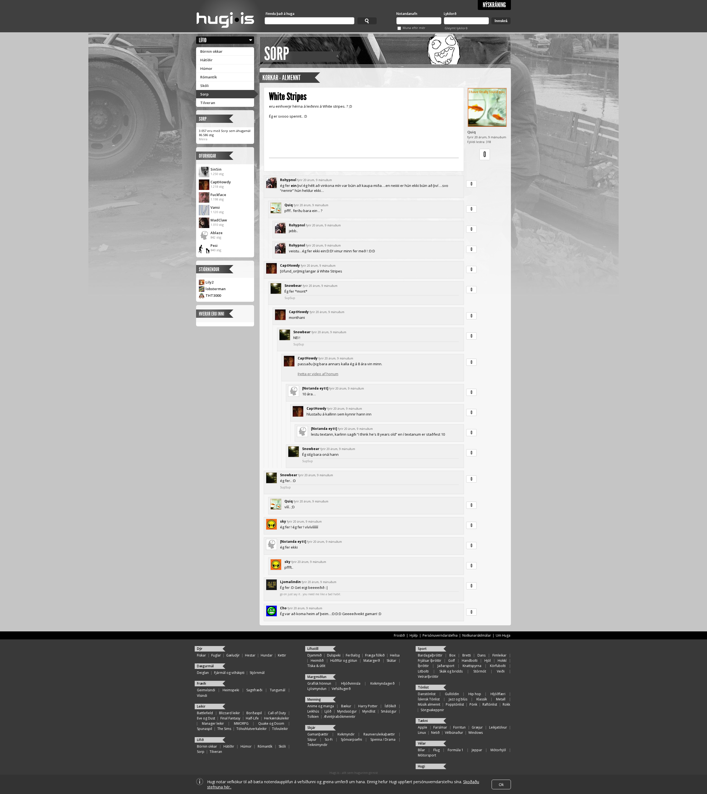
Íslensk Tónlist (429, 699)
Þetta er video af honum (318, 373)
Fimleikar (499, 655)
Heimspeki (231, 690)
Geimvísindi (206, 690)
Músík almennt (429, 704)
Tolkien (313, 716)
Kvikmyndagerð (382, 683)
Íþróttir (423, 665)
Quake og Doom (271, 723)
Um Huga (503, 635)
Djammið (314, 655)
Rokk (506, 704)
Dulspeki (334, 655)
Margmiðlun (316, 676)
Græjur (477, 727)
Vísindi (202, 695)
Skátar (391, 660)
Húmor (206, 68)
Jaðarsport (445, 665)
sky (283, 521)
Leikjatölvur (498, 727)
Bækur (346, 706)
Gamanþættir (317, 734)
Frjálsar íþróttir (429, 660)
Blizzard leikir (229, 713)
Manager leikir (213, 723)
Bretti (466, 655)
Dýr (199, 648)
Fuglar (216, 655)
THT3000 (213, 295)
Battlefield (205, 713)
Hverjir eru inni (211, 314)
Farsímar (440, 727)
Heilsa (395, 655)
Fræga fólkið (375, 655)
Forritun (459, 727)
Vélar (422, 743)
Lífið (203, 40)
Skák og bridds (451, 671)
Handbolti (470, 660)
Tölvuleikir (280, 728)
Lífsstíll (312, 648)
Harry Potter (368, 706)
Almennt (291, 77)
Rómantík (208, 77)
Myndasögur (347, 711)
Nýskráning (494, 5)
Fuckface (218, 194)
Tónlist (423, 687)
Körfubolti (498, 665)
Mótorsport (427, 755)
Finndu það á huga (280, 13)
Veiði (501, 671)
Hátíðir (206, 59)
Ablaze (216, 232)
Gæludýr (233, 655)
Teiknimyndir (317, 744)
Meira (203, 139)
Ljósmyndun (316, 688)
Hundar (267, 655)
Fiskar (201, 655)
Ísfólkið (390, 706)
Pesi (214, 245)
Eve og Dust (206, 718)
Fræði (201, 683)
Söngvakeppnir (432, 710)
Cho (283, 608)
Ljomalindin (290, 581)
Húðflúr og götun (343, 660)
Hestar (250, 655)
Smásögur (389, 711)
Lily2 (209, 282)
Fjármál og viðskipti (229, 672)
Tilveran (207, 102)
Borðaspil (254, 713)
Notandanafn (406, 13)
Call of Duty (277, 713)
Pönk (473, 704)
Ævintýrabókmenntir (339, 716)
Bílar (421, 750)
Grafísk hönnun (319, 683)
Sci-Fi (329, 739)
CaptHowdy (220, 181)
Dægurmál (205, 666)
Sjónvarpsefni (351, 739)
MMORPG (241, 723)
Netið (435, 732)
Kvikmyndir (346, 734)
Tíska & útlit (316, 665)
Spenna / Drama (382, 739)
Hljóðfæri (497, 694)
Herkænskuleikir (276, 718)
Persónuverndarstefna (440, 635)
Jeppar (477, 750)
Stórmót (479, 671)
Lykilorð (450, 13)
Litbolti (423, 671)
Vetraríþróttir (428, 676)
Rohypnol (288, 180)
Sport (422, 648)
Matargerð (371, 660)
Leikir (201, 706)
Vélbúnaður (454, 732)
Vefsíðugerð (341, 688)
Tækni (423, 720)
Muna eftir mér (414, 28)
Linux (422, 732)
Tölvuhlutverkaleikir (251, 728)
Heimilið (317, 660)
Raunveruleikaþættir (379, 734)
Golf (451, 660)
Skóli (204, 85)
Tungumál (277, 690)
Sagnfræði (254, 690)
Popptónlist (455, 704)
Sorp (204, 94)
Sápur (311, 739)
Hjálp (414, 635)
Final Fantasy (230, 718)
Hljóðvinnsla (350, 683)
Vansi (215, 207)
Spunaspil (204, 728)
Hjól (487, 660)
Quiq (471, 131)
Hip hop (474, 694)
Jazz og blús (458, 699)
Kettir (282, 655)
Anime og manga (320, 706)
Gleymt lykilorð (456, 28)
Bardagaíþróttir (430, 655)
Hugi (421, 766)
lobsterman (215, 288)
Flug (436, 750)
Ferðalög (353, 655)
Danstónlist (427, 694)
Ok (501, 784)
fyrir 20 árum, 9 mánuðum (314, 180)
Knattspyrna (472, 665)
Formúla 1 (455, 750)
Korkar (270, 77)
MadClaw (218, 220)
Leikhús (313, 711)
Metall (500, 699)
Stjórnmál (257, 672)
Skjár (311, 727)
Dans (482, 655)
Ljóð (328, 711)
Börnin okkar (211, 51)
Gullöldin (452, 694)
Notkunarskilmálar (476, 635)
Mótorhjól (498, 750)
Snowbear (293, 285)
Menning (314, 699)
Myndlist (368, 711)
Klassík (481, 699)
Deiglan (203, 672)
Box (452, 655)
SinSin (215, 169)
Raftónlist (489, 704)
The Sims (224, 728)
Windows (475, 732)
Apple (422, 727)
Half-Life (252, 718)
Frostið (399, 635)
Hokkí (502, 660)
